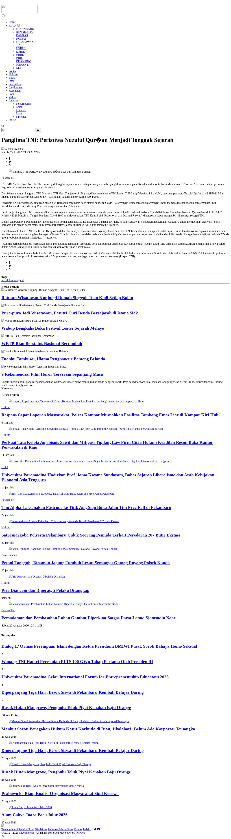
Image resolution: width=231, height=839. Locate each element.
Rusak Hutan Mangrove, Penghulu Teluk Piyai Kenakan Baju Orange (66, 707)
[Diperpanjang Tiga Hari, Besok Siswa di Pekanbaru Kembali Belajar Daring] (54, 742)
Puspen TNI (8, 499)
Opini (4, 467)
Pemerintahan (23, 103)
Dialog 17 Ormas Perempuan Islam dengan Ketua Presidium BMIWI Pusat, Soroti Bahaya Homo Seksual (99, 646)
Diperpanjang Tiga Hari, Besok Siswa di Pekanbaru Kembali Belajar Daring (72, 692)
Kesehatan (15, 90)
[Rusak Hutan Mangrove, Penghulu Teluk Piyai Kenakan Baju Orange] (50, 764)
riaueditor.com (27, 832)
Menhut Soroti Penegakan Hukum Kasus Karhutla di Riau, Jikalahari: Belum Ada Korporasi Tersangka (98, 729)
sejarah (20, 280)
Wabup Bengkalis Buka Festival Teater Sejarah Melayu (52, 328)
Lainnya (13, 100)
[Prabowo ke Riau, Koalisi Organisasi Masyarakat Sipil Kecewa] (46, 785)
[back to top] (2, 835)
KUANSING (23, 61)
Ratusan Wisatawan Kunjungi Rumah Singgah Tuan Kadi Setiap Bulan (67, 297)
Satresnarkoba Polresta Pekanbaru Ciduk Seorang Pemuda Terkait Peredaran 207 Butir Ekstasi (90, 535)
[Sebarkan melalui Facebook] (9, 158)
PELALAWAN (25, 41)
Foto (11, 93)
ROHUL (21, 48)
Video (12, 97)
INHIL (20, 54)
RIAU (12, 25)
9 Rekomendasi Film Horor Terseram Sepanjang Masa (52, 374)
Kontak (78, 829)
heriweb (80, 832)
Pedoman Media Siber (60, 829)
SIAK (19, 45)
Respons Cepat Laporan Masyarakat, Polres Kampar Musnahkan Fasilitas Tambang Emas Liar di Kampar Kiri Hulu (110, 415)
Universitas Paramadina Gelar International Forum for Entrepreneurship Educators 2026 (85, 677)
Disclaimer (41, 829)
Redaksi (23, 829)
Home (12, 21)
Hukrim (13, 74)
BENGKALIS (24, 32)
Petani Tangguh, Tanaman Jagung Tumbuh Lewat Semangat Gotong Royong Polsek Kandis (85, 562)
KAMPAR (22, 35)
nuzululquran (8, 280)
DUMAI (21, 38)
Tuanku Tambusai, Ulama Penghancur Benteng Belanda (53, 359)
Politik (12, 71)
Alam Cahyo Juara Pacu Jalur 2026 (34, 814)
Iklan (31, 829)
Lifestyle (21, 110)
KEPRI (20, 67)
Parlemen (21, 116)
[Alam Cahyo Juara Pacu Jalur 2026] (30, 807)
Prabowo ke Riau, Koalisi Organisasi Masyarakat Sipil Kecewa (60, 793)
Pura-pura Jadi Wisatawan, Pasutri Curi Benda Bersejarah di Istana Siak (69, 313)
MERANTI (22, 64)
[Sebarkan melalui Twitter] (10, 161)
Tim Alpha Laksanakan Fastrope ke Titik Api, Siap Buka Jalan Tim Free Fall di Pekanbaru (86, 507)
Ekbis (12, 77)
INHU (19, 58)
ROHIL (20, 51)
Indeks (12, 119)
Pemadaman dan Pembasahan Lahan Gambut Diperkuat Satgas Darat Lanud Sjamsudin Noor (88, 617)
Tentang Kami (9, 829)
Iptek (11, 80)
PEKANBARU (25, 28)
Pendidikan (15, 84)
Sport (19, 113)
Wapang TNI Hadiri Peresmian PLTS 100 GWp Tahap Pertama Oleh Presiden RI (77, 661)
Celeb (19, 106)
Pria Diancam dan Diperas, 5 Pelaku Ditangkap (45, 590)
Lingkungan (16, 87)
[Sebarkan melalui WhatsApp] (10, 164)
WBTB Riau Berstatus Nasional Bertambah (41, 343)
